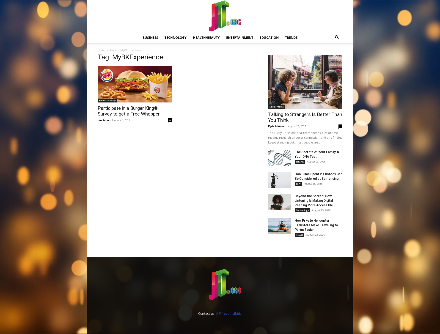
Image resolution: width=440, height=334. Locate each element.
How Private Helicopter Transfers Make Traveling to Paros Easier (316, 225)
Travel (299, 234)
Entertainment (239, 37)
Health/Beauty (206, 37)
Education (269, 37)
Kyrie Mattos (276, 126)
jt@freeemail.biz (229, 313)
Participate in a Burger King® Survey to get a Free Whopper (129, 111)
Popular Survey (107, 100)
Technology (176, 37)
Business (150, 37)
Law (298, 183)
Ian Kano (103, 120)
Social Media (277, 106)
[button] (336, 38)
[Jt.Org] (220, 16)
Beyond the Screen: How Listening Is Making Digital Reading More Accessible (314, 200)
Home (101, 50)
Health (300, 161)
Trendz (291, 37)
